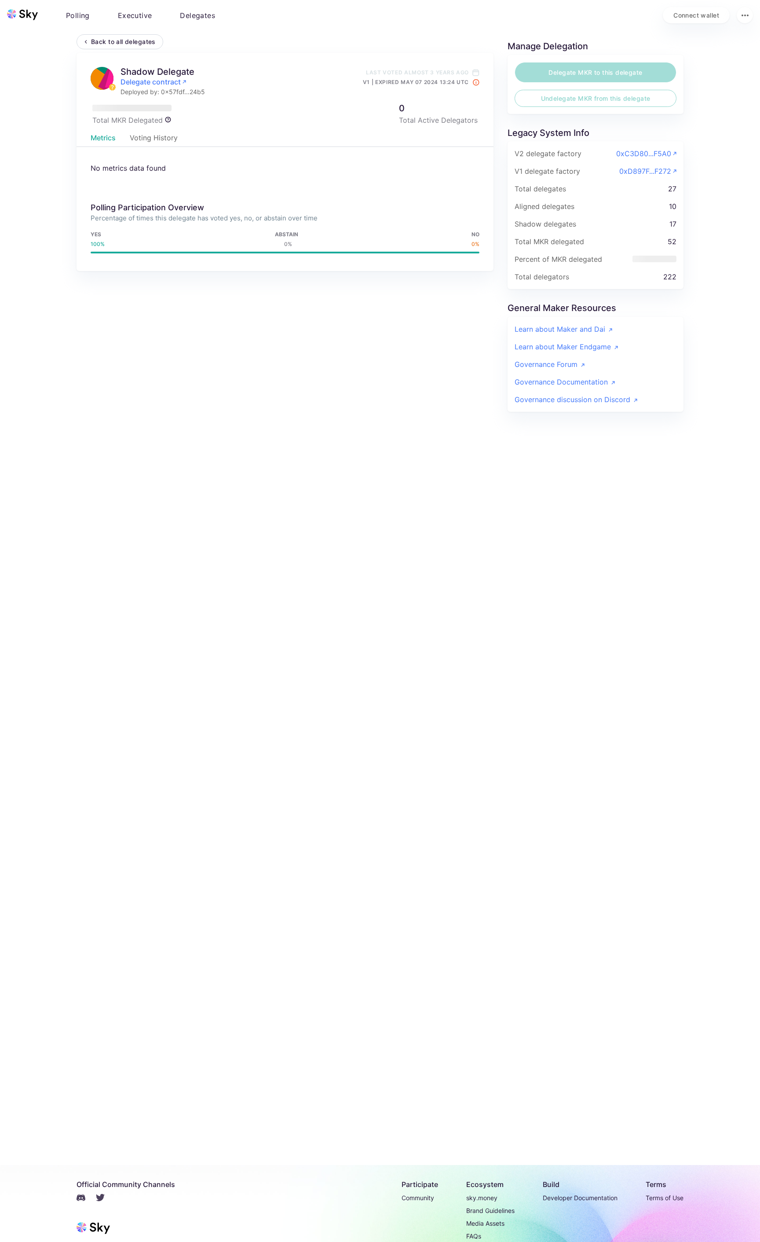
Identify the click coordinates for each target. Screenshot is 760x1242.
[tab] (103, 137)
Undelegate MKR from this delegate (595, 98)
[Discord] (86, 1199)
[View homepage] (22, 14)
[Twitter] (105, 1199)
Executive (135, 15)
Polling (78, 15)
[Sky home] (22, 14)
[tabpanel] (285, 210)
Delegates (197, 15)
